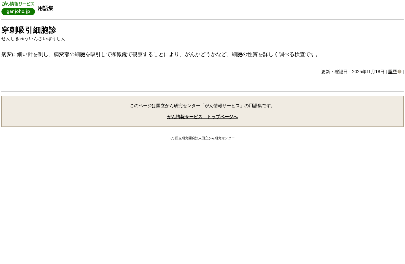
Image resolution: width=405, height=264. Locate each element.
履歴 (392, 71)
